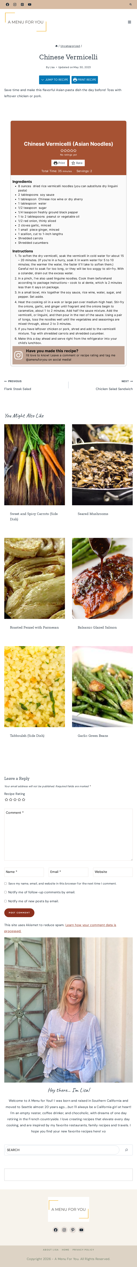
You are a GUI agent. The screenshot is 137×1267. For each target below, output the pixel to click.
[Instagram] (15, 4)
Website (101, 872)
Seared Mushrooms (93, 514)
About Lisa (51, 1249)
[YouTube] (29, 4)
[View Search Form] (130, 4)
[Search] (126, 1150)
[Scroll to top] (128, 1253)
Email (55, 872)
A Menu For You (66, 1259)
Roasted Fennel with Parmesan (34, 627)
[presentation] (34, 464)
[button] (62, 150)
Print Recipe (86, 80)
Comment (15, 813)
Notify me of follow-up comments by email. (41, 892)
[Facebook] (7, 4)
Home (65, 1249)
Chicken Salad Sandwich (114, 385)
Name (11, 872)
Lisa (52, 67)
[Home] (56, 46)
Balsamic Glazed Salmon (97, 627)
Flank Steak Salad (17, 385)
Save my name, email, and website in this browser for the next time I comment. (62, 883)
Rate (78, 163)
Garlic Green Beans (93, 735)
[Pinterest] (22, 4)
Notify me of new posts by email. (33, 901)
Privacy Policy (83, 1249)
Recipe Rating (14, 794)
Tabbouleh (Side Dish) (27, 735)
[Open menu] (129, 22)
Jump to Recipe (56, 80)
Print (61, 163)
